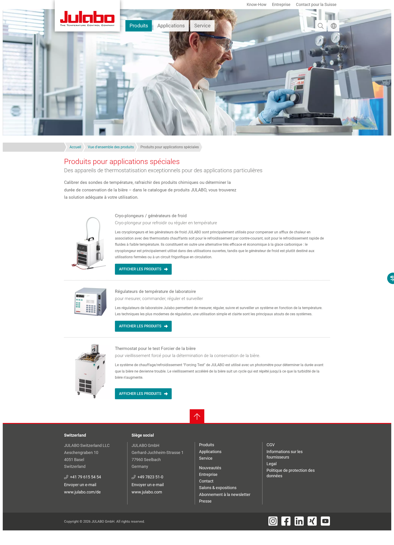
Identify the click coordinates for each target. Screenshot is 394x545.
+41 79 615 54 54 (85, 477)
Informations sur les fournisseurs (285, 454)
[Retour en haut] (197, 416)
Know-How (257, 4)
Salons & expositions (217, 487)
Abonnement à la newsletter (224, 494)
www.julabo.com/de (82, 492)
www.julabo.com (147, 492)
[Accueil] (87, 15)
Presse (205, 501)
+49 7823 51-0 (150, 477)
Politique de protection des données (291, 473)
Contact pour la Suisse (316, 4)
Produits (139, 26)
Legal (272, 463)
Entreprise (281, 4)
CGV (271, 444)
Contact (206, 481)
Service (202, 26)
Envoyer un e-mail (80, 484)
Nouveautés (210, 467)
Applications (171, 26)
